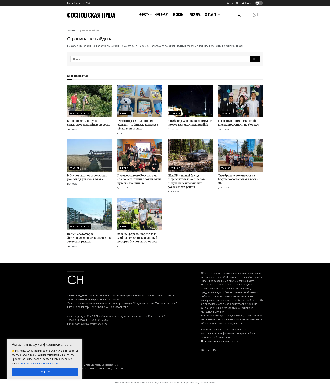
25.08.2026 (73, 129)
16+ (254, 15)
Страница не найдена (89, 30)
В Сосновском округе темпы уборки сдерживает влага (87, 177)
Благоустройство (80, 113)
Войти (247, 3)
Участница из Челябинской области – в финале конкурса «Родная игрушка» (137, 124)
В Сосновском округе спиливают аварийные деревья (89, 122)
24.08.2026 (73, 184)
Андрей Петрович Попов (99, 368)
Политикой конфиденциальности (39, 363)
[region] (44, 359)
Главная (71, 30)
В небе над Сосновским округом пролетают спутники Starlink (190, 122)
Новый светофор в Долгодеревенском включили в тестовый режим (89, 237)
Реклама (195, 14)
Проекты (178, 14)
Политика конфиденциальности (219, 341)
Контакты (210, 14)
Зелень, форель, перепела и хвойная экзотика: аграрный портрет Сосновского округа (137, 237)
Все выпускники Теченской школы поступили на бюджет (238, 122)
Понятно (45, 371)
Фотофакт (162, 14)
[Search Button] (255, 59)
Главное (125, 113)
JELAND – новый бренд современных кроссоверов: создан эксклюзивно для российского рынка (186, 181)
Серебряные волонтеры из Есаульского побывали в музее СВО (239, 179)
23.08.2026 (73, 246)
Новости (144, 14)
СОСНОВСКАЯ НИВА (91, 15)
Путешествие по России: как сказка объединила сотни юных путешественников (139, 179)
